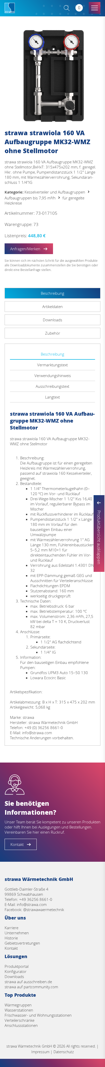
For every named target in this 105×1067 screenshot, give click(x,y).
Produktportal (17, 966)
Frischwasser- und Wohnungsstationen (38, 1015)
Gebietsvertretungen (22, 943)
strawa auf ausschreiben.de (28, 981)
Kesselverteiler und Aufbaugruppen (54, 192)
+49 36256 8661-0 (35, 899)
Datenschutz (64, 1051)
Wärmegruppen (18, 1004)
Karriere (11, 927)
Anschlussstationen (21, 1025)
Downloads (14, 976)
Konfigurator (16, 971)
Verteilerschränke (19, 1020)
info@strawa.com (32, 904)
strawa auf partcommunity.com (31, 986)
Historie (11, 937)
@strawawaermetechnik (43, 909)
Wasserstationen (19, 1010)
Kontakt (11, 948)
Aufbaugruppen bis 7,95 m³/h (30, 197)
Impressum (40, 1051)
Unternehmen (17, 932)
